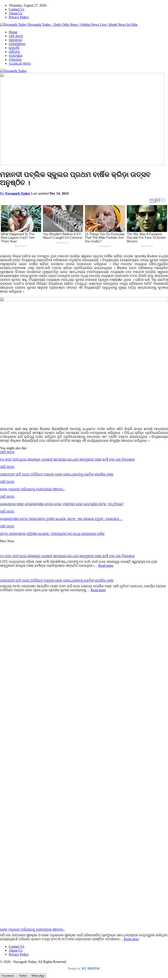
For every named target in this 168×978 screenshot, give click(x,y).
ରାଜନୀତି (14, 48)
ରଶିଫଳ (14, 52)
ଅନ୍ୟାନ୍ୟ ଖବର (20, 63)
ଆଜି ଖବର (16, 36)
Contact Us (16, 9)
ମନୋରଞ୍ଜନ (17, 44)
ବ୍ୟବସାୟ (15, 55)
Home (13, 32)
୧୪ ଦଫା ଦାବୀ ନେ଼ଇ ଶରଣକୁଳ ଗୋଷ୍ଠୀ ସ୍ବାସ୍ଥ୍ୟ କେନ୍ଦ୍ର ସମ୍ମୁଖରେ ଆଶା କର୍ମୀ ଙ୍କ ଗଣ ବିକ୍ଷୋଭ (67, 556)
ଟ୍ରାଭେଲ (15, 59)
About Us (15, 13)
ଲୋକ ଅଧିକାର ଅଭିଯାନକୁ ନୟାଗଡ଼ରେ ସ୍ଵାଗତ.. (32, 929)
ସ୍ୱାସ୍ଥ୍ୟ (15, 40)
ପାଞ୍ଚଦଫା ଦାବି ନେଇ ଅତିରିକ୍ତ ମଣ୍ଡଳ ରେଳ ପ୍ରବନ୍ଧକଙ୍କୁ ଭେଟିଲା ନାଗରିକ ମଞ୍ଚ (57, 580)
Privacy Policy (19, 17)
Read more (105, 565)
